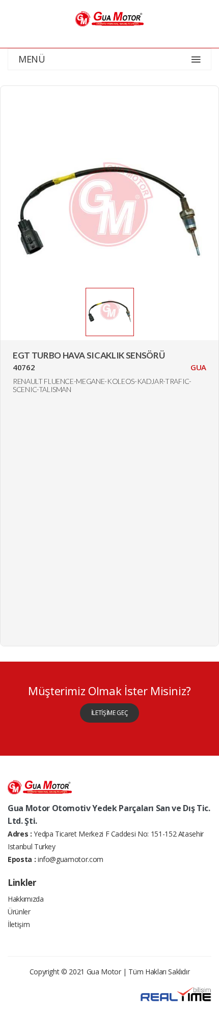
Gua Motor (104, 971)
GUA (198, 367)
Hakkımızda (26, 899)
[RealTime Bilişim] (175, 993)
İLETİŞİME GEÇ (109, 712)
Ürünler (19, 911)
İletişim (19, 924)
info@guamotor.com (70, 859)
